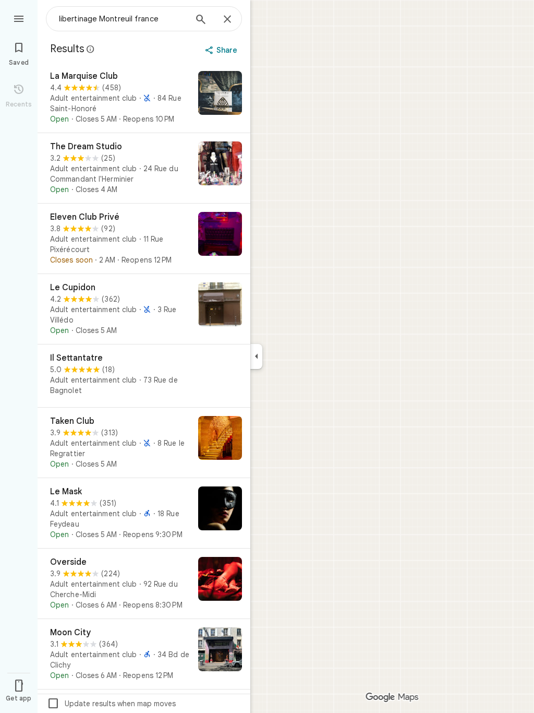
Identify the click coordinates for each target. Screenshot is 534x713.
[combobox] (122, 19)
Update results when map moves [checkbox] (111, 703)
